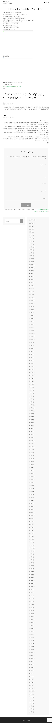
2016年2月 (31, 470)
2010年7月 (31, 667)
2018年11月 (32, 372)
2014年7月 (31, 527)
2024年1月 (31, 229)
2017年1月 (31, 437)
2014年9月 (31, 521)
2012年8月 (31, 592)
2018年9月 (31, 378)
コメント (43, 165)
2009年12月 (32, 688)
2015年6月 (31, 494)
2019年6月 (31, 351)
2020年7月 (31, 312)
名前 (44, 183)
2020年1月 (31, 330)
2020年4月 (31, 321)
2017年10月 (32, 411)
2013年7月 (31, 560)
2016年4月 (31, 464)
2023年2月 (31, 244)
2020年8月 (31, 309)
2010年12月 (32, 652)
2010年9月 (31, 661)
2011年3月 (31, 643)
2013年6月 (31, 563)
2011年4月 (31, 640)
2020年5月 (31, 318)
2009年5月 (31, 709)
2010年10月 (32, 658)
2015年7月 (31, 491)
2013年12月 (32, 545)
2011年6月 (31, 634)
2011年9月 (31, 625)
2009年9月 (31, 697)
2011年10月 (32, 622)
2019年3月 (31, 360)
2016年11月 (32, 443)
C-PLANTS (6, 2)
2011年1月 (31, 649)
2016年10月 (32, 446)
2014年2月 (31, 539)
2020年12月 (32, 297)
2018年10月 (32, 375)
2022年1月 (31, 262)
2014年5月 (31, 530)
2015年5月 (31, 497)
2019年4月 (31, 357)
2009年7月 (31, 703)
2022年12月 (32, 247)
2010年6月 (31, 670)
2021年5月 (31, 282)
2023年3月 (31, 241)
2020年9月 (31, 306)
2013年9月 (31, 554)
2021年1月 (31, 294)
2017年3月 (31, 432)
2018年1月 (31, 402)
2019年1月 (31, 366)
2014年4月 (31, 533)
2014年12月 (32, 512)
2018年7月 (31, 384)
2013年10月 (32, 551)
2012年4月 (31, 604)
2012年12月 (32, 581)
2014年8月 (31, 524)
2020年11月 (32, 300)
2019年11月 (32, 336)
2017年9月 (31, 414)
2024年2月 (31, 226)
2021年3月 (31, 288)
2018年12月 (32, 369)
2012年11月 (32, 584)
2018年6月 (31, 387)
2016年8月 (31, 452)
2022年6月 (31, 253)
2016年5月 (31, 461)
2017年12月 (32, 405)
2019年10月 (32, 339)
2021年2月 (31, 291)
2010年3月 (31, 679)
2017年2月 (31, 435)
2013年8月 (31, 557)
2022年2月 (31, 259)
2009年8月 (31, 700)
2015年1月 (31, 509)
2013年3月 (31, 572)
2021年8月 (31, 274)
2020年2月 (31, 327)
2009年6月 (31, 706)
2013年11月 (32, 548)
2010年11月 (32, 655)
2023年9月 (31, 232)
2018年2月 (31, 399)
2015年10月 (32, 482)
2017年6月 (31, 423)
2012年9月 (31, 589)
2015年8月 (31, 488)
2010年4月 (31, 676)
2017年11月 (32, 408)
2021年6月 (31, 280)
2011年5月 (31, 637)
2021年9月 (31, 271)
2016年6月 (31, 458)
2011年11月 (32, 619)
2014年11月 (32, 515)
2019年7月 (31, 348)
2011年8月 (31, 628)
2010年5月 (31, 673)
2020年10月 (32, 303)
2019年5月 (31, 354)
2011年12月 (32, 616)
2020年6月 (31, 315)
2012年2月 (31, 610)
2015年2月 (31, 506)
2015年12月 (32, 476)
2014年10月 (32, 518)
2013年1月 (31, 578)
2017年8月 (31, 417)
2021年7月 (31, 277)
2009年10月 (32, 694)
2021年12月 (32, 265)
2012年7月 (31, 595)
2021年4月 (31, 285)
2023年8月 (31, 235)
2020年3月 (31, 324)
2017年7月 (31, 420)
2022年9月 (31, 250)
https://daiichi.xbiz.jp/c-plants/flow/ (12, 86)
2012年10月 (32, 587)
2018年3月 (31, 396)
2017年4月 (31, 429)
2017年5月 (31, 426)
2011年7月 (31, 631)
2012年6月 (31, 598)
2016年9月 (31, 449)
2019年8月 (31, 345)
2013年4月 (31, 569)
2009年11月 (32, 691)
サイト (44, 198)
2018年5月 (31, 390)
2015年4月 (31, 500)
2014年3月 (31, 536)
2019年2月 (31, 363)
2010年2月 (31, 682)
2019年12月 (32, 333)
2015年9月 (31, 485)
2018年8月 (31, 381)
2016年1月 (31, 473)
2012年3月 (31, 607)
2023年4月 (31, 238)
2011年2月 (31, 646)
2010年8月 (31, 664)
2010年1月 (31, 685)
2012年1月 (31, 613)
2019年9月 (31, 342)
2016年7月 (31, 455)
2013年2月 (31, 575)
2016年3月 (31, 467)
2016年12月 (32, 440)
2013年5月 (31, 566)
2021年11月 (32, 268)
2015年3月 (31, 503)
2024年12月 (32, 223)
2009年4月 (31, 712)
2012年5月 (31, 601)
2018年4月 (31, 393)
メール (43, 191)
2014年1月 (31, 542)
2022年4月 (31, 256)
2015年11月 (32, 479)
